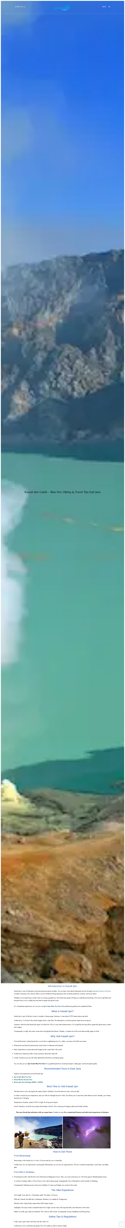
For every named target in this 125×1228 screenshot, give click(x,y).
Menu (104, 7)
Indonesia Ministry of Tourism (101, 991)
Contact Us (19, 7)
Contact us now (58, 1112)
